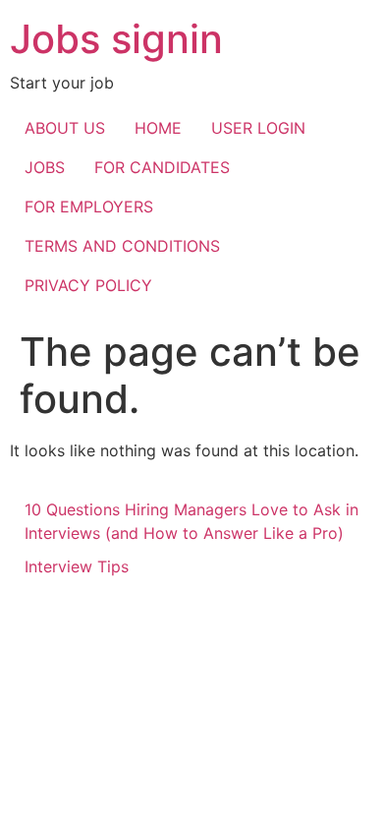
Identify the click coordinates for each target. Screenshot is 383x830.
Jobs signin (116, 39)
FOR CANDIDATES (162, 167)
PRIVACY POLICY (88, 285)
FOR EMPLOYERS (89, 206)
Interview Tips (77, 566)
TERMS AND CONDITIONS (122, 246)
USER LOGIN (258, 128)
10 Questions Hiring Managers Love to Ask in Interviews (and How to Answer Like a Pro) (191, 521)
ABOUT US (65, 128)
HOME (158, 128)
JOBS (45, 167)
